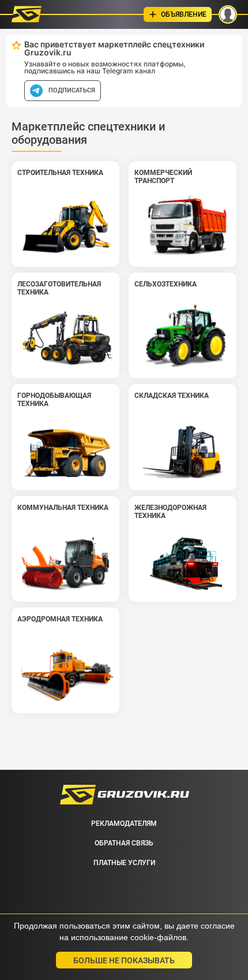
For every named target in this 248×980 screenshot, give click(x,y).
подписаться (71, 90)
